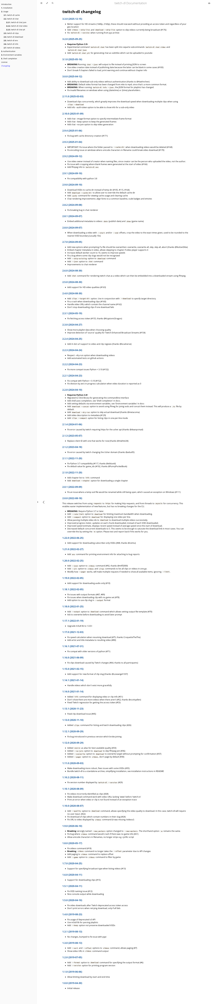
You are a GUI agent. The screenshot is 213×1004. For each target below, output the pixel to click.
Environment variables (11, 55)
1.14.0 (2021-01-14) (72, 691)
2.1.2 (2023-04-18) (72, 447)
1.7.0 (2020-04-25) (72, 863)
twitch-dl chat (11, 19)
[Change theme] (47, 3)
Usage (4, 11)
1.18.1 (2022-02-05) (72, 589)
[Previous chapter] (43, 502)
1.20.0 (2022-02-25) (72, 560)
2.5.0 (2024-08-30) (72, 282)
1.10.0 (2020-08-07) (72, 805)
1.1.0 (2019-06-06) (72, 971)
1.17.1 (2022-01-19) (72, 620)
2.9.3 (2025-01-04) (72, 141)
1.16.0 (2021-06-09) (72, 657)
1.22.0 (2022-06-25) (72, 537)
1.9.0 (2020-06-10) (72, 825)
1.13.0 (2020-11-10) (72, 719)
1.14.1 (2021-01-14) (72, 680)
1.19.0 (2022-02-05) (72, 578)
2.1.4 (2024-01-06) (72, 424)
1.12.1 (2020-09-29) (72, 731)
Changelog (5, 66)
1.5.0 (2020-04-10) (72, 900)
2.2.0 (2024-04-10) (72, 389)
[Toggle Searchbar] (52, 3)
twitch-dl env (11, 40)
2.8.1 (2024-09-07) (72, 216)
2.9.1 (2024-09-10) (72, 173)
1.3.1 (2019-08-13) (72, 931)
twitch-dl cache (12, 15)
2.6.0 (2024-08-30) (72, 270)
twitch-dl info (11, 44)
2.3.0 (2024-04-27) (72, 324)
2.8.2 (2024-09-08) (72, 204)
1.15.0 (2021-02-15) (72, 668)
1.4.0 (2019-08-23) (72, 914)
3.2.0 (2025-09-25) (72, 39)
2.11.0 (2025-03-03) (72, 96)
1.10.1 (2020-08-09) (72, 788)
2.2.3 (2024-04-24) (72, 350)
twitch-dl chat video (16, 26)
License (4, 62)
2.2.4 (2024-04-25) (72, 338)
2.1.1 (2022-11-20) (72, 458)
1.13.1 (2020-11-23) (72, 708)
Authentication (8, 51)
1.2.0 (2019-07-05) (72, 957)
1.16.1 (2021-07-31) (72, 646)
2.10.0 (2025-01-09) (72, 113)
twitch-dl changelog (81, 11)
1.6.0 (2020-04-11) (72, 874)
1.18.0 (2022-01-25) (72, 606)
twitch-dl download (13, 37)
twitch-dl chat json (16, 22)
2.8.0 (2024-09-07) (72, 227)
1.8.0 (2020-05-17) (72, 843)
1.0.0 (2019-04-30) (72, 983)
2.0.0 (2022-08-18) (72, 498)
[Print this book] (209, 3)
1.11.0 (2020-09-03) (72, 763)
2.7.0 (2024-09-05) (72, 241)
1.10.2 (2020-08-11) (72, 777)
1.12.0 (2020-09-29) (72, 742)
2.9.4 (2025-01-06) (72, 130)
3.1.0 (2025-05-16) (72, 59)
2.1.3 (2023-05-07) (72, 435)
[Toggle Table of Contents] (41, 3)
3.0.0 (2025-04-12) (72, 76)
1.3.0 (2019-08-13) (72, 942)
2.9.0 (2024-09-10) (72, 184)
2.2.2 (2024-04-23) (72, 364)
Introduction (6, 4)
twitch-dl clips (11, 33)
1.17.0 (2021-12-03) (72, 632)
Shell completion (9, 58)
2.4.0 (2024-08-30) (72, 293)
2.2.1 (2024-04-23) (72, 375)
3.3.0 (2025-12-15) (72, 18)
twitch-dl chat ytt (15, 29)
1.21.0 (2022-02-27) (72, 549)
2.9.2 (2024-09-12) (72, 156)
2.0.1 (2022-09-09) (72, 486)
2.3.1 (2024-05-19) (72, 313)
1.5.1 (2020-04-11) (72, 886)
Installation (6, 8)
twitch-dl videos (12, 48)
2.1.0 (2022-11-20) (72, 472)
